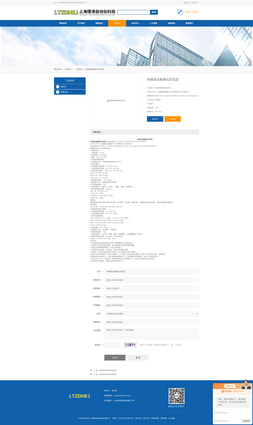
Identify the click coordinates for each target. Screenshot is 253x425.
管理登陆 (163, 418)
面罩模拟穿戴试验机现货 (108, 370)
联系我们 (195, 3)
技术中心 (135, 23)
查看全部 (64, 92)
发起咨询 (246, 421)
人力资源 (153, 23)
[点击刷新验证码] (130, 345)
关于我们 (81, 23)
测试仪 (79, 69)
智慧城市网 (155, 418)
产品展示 (117, 23)
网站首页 (63, 23)
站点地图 (171, 418)
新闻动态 (99, 23)
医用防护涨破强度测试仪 (108, 374)
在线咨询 (171, 23)
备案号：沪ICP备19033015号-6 (123, 418)
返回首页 (187, 3)
